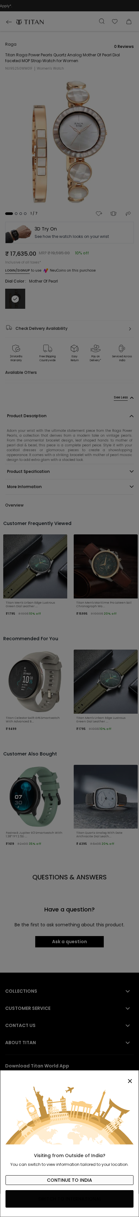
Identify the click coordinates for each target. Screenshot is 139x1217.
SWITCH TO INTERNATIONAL (69, 1199)
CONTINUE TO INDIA (69, 1180)
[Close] (69, 1077)
